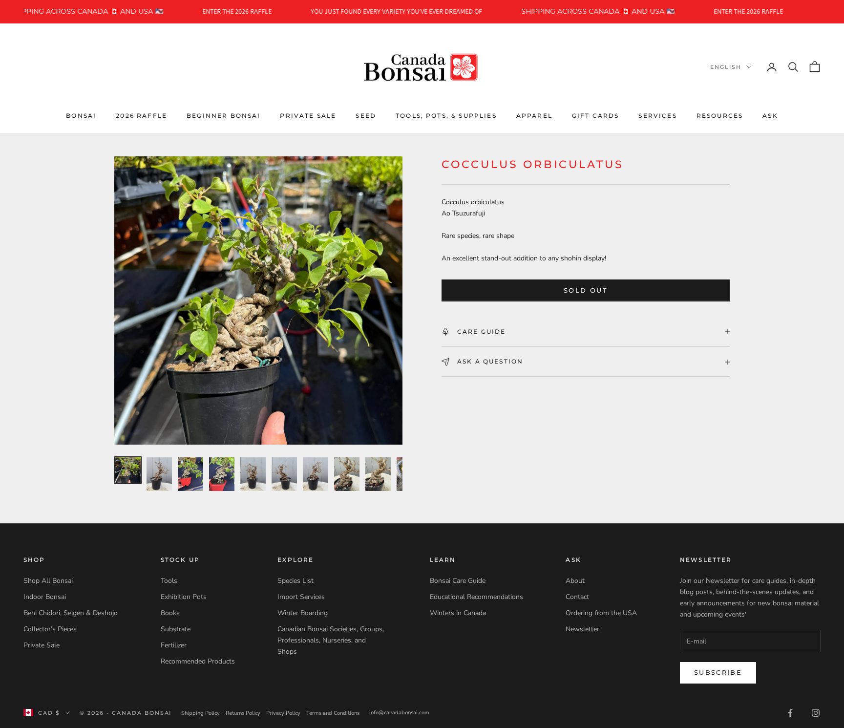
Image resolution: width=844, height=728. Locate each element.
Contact (577, 596)
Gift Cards (595, 115)
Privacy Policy (283, 713)
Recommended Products (198, 661)
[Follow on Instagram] (816, 713)
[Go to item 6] (284, 474)
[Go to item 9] (378, 474)
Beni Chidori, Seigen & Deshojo (70, 613)
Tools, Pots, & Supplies (446, 115)
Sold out (586, 290)
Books (170, 613)
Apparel (534, 115)
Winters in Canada (458, 613)
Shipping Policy (200, 713)
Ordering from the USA (601, 613)
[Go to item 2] (159, 474)
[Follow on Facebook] (790, 713)
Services (657, 115)
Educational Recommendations (476, 596)
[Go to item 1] (128, 470)
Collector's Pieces (50, 629)
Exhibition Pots (184, 596)
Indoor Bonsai (44, 596)
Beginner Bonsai (223, 115)
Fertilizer (174, 645)
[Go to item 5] (253, 474)
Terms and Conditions (332, 713)
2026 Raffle (141, 115)
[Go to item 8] (346, 474)
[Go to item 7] (315, 474)
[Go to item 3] (190, 474)
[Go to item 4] (221, 474)
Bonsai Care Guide (457, 580)
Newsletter (582, 629)
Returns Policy (243, 713)
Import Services (301, 596)
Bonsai (81, 115)
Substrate (175, 629)
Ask (770, 115)
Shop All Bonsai (48, 580)
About (575, 580)
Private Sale (308, 115)
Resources (719, 115)
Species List (295, 580)
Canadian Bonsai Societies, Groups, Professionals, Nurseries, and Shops (330, 640)
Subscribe (718, 672)
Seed (366, 115)
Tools (169, 580)
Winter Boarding (302, 613)
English (725, 67)
